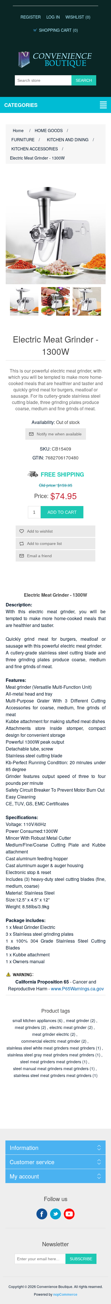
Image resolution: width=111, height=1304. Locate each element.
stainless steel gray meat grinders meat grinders (50, 1055)
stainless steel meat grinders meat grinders (52, 1075)
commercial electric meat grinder (50, 1041)
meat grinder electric (50, 1034)
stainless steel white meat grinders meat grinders (51, 1048)
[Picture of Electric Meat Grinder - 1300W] (24, 301)
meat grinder (77, 1020)
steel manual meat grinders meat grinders (51, 1068)
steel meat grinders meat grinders (50, 1061)
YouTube (69, 1214)
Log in (53, 17)
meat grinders (27, 1027)
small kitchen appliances (34, 1020)
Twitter (55, 1214)
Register (30, 17)
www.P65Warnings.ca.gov (77, 988)
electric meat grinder (68, 1027)
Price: (41, 495)
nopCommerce (65, 1294)
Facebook (41, 1214)
